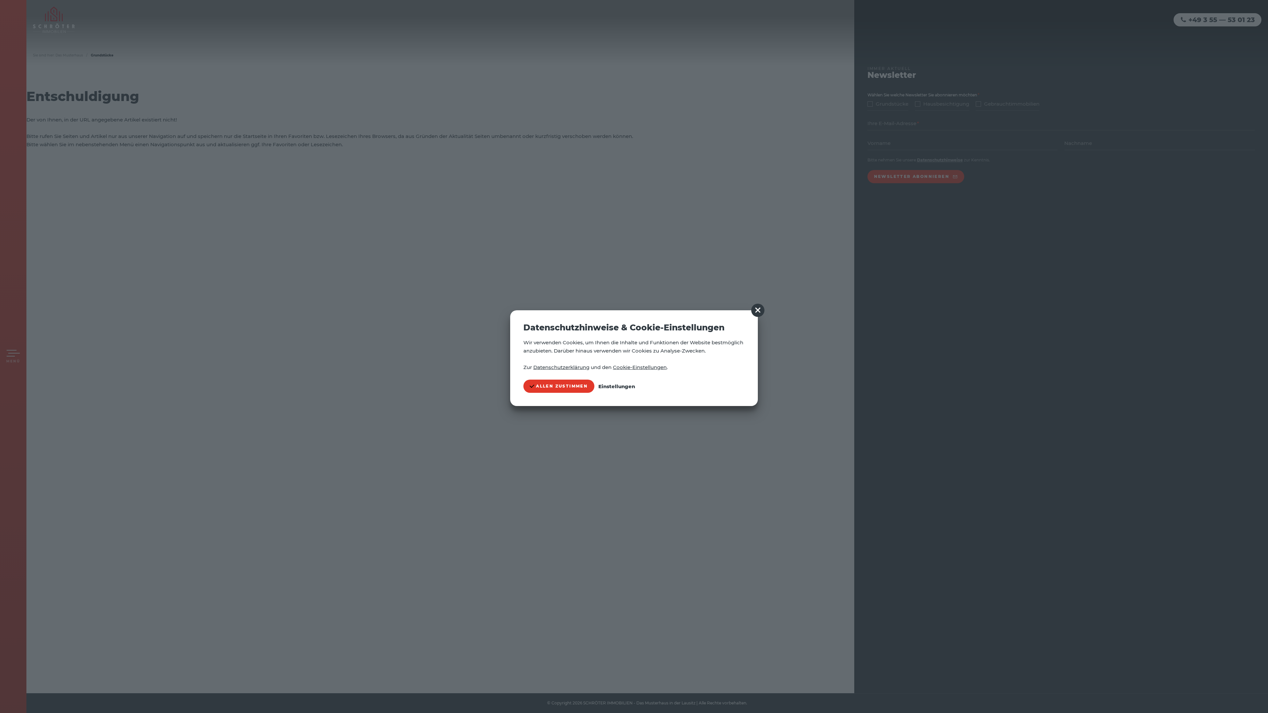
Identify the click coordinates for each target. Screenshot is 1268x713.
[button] (757, 310)
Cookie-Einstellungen (640, 367)
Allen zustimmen (561, 386)
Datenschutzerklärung (561, 367)
